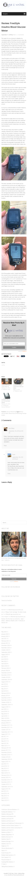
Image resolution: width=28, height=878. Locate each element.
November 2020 (5, 647)
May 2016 (3, 768)
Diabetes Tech (5, 843)
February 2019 (5, 693)
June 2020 (4, 659)
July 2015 (3, 791)
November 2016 (5, 754)
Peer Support (4, 857)
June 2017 (4, 738)
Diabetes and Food (6, 818)
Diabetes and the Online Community (10, 827)
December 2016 (5, 752)
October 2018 (5, 702)
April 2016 (4, 770)
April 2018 (4, 716)
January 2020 (4, 670)
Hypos (3, 850)
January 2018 (4, 722)
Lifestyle (6, 875)
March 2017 (4, 745)
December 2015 (5, 779)
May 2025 (3, 631)
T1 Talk (3, 864)
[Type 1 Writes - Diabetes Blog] (14, 8)
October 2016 (5, 757)
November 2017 (5, 727)
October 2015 (5, 784)
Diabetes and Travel (6, 830)
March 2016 (4, 773)
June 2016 (4, 766)
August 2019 (4, 681)
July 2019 (3, 684)
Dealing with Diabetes (6, 811)
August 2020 (4, 654)
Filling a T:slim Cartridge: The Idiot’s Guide (16, 612)
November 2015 (5, 782)
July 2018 (3, 709)
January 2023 (4, 636)
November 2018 (5, 700)
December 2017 (5, 725)
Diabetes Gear (5, 839)
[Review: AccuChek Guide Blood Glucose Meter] (18, 381)
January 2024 (4, 634)
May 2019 (3, 688)
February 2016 (5, 775)
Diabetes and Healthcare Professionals (11, 823)
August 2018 (4, 707)
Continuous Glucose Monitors (9, 809)
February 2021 (5, 641)
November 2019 (5, 675)
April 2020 (4, 663)
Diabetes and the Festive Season (9, 825)
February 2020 (5, 668)
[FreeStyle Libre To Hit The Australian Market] (6, 396)
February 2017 (5, 748)
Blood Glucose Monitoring (15, 413)
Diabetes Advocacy (6, 814)
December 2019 (5, 672)
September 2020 (5, 652)
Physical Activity (5, 859)
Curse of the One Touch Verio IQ (5, 385)
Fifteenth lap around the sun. (15, 609)
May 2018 (3, 713)
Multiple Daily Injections (7, 855)
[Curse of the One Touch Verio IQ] (6, 381)
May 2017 (3, 741)
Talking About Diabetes (7, 866)
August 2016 (4, 761)
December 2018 (5, 697)
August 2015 (4, 789)
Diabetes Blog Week (6, 834)
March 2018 (4, 718)
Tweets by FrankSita (6, 600)
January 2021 (4, 643)
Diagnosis (3, 846)
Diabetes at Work (5, 832)
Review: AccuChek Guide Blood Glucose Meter (18, 386)
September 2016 (5, 759)
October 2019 (5, 677)
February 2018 (5, 720)
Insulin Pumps (5, 852)
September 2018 (5, 704)
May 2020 (3, 661)
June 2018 (4, 711)
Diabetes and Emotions (7, 816)
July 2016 (3, 764)
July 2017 (3, 736)
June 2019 (4, 686)
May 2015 (3, 795)
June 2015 (4, 793)
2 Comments (21, 34)
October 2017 (5, 729)
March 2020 (4, 666)
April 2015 (4, 798)
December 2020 (5, 645)
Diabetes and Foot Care (7, 821)
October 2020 (5, 650)
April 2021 (4, 638)
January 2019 (4, 695)
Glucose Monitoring (11, 411)
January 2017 (4, 750)
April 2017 (4, 743)
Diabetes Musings (6, 841)
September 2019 (5, 679)
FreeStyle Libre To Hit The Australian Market (5, 401)
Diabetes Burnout (6, 837)
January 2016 (4, 777)
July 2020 (3, 656)
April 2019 (4, 691)
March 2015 (4, 800)
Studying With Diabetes (7, 862)
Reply (5, 445)
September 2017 (5, 732)
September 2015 (5, 786)
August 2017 (4, 734)
